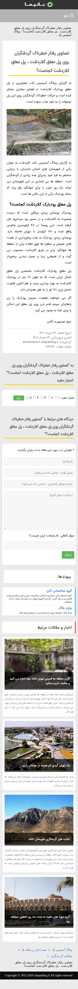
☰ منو (69, 15)
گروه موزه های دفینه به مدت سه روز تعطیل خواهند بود (40, 919)
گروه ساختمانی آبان (59, 590)
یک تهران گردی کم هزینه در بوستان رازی (46, 765)
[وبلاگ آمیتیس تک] (39, 5)
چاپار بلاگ (65, 608)
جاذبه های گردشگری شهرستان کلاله (49, 839)
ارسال (68, 554)
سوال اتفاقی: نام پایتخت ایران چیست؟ (51, 535)
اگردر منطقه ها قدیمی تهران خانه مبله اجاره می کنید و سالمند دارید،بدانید (40, 680)
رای (19, 398)
